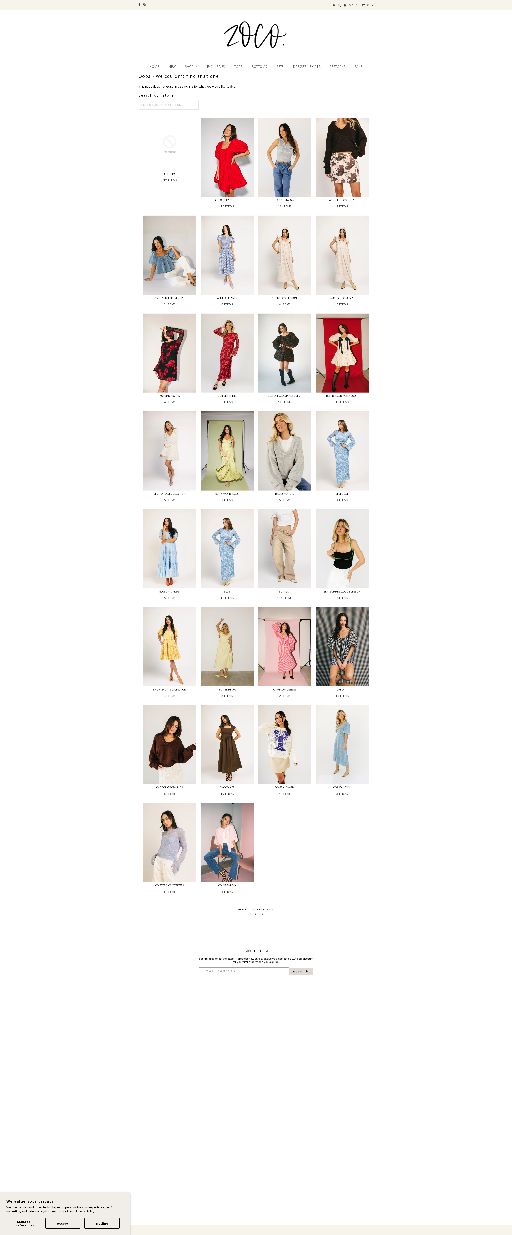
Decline (102, 1223)
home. (154, 66)
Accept (63, 1223)
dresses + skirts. (307, 66)
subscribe (301, 971)
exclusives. (216, 66)
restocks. (338, 66)
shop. (189, 66)
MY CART (359, 5)
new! (172, 66)
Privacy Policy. (85, 1211)
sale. (359, 66)
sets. (280, 66)
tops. (238, 66)
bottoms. (260, 66)
